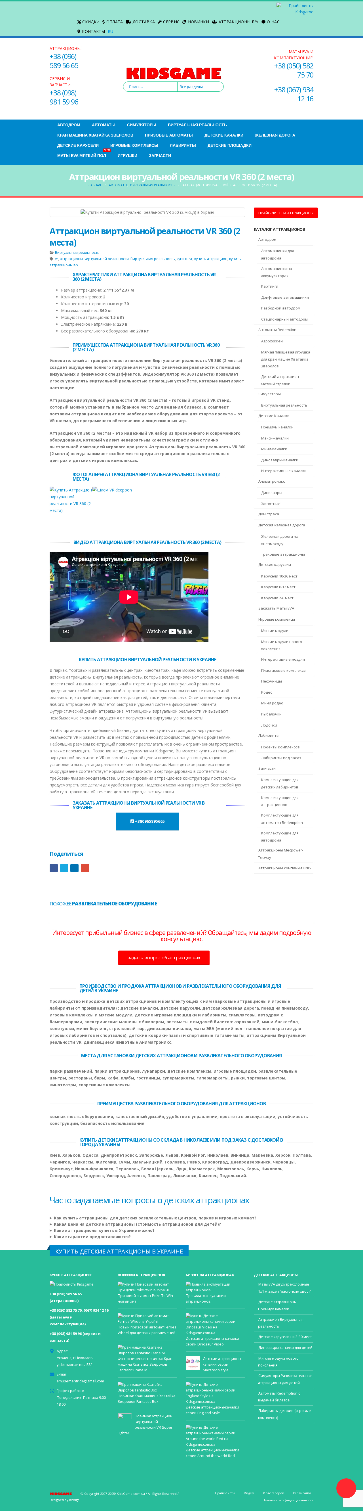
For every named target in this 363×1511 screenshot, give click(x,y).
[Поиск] (218, 86)
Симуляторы (141, 125)
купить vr (185, 258)
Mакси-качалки (275, 438)
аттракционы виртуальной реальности (94, 258)
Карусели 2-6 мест (277, 597)
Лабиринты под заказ (281, 757)
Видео (249, 1493)
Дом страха (268, 513)
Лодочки (269, 725)
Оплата (114, 21)
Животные (270, 503)
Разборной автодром (280, 308)
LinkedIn (74, 868)
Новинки (198, 21)
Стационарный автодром (284, 319)
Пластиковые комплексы (283, 670)
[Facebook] (54, 15)
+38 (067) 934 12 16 (293, 94)
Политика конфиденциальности (288, 1500)
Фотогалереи (273, 1493)
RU (110, 31)
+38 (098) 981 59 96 (64, 97)
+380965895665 (149, 821)
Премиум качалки (277, 427)
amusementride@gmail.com (80, 1381)
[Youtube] (63, 15)
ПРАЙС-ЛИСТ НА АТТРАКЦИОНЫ (285, 212)
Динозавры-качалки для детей (285, 1347)
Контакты (93, 31)
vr (56, 258)
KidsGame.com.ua (131, 1493)
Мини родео (272, 703)
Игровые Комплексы (134, 145)
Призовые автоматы (169, 135)
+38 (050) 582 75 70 (293, 70)
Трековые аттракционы (283, 554)
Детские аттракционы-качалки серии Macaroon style (222, 1364)
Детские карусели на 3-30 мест (285, 1336)
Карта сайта (302, 1493)
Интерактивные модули (283, 659)
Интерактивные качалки (284, 470)
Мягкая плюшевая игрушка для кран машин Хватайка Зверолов (285, 359)
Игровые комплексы (276, 619)
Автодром (68, 125)
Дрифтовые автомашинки (285, 297)
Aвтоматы (103, 125)
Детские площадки (230, 145)
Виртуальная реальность (197, 125)
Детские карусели (274, 564)
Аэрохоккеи (272, 341)
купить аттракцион (210, 258)
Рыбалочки (271, 714)
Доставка (143, 21)
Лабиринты (183, 145)
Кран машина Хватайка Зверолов (95, 135)
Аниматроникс (271, 481)
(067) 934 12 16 (96, 1310)
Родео (267, 692)
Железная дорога (275, 135)
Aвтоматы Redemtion (277, 329)
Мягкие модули (274, 630)
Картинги (269, 286)
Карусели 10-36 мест (279, 576)
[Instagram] (54, 23)
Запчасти (160, 155)
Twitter (64, 868)
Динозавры (271, 492)
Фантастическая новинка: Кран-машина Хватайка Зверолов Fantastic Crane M (146, 1364)
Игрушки (127, 155)
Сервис (171, 21)
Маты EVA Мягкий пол (83, 154)
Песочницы (271, 681)
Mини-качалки (274, 448)
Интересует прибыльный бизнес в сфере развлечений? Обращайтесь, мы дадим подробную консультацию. (181, 935)
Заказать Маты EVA (276, 608)
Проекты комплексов (280, 747)
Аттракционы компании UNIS (284, 867)
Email (85, 868)
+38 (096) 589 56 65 (64, 60)
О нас (273, 21)
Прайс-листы (225, 1493)
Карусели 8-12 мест (278, 586)
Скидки (91, 21)
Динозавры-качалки (279, 459)
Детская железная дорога (281, 525)
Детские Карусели (78, 145)
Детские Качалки (223, 135)
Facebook (54, 868)
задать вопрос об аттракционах (164, 958)
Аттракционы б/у (239, 21)
